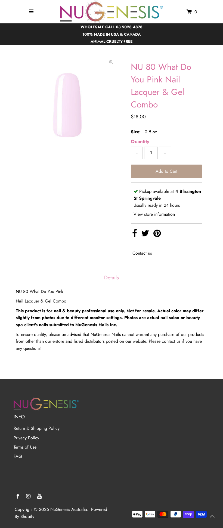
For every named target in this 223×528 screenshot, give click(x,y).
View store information (154, 214)
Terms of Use (25, 447)
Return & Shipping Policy (37, 428)
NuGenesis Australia (68, 509)
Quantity (140, 141)
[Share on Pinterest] (157, 235)
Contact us (142, 253)
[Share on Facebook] (135, 235)
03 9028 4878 (129, 27)
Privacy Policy (26, 438)
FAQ (18, 456)
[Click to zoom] (111, 62)
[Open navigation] (31, 11)
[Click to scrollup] (212, 517)
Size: (136, 132)
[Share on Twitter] (146, 235)
